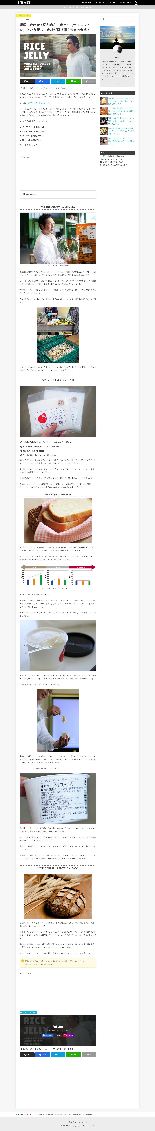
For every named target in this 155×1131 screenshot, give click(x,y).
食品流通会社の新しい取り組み (112, 156)
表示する (33, 194)
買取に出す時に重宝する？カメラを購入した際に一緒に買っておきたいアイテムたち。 (121, 121)
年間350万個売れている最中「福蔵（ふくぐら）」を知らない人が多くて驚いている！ (121, 131)
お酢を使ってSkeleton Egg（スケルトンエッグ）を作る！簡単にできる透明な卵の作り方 (121, 101)
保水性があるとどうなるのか (112, 162)
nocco (64, 88)
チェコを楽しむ (112, 2)
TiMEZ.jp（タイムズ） (73, 1126)
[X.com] (58, 1035)
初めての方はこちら (86, 2)
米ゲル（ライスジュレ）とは (111, 159)
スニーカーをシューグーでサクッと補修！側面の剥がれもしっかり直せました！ (121, 141)
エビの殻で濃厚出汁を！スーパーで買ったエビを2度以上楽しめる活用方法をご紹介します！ (121, 111)
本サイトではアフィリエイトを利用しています (77, 7)
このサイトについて (126, 2)
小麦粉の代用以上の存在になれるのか (114, 165)
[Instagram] (68, 1035)
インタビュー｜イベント (23, 16)
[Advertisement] (58, 173)
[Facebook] (47, 1035)
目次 (70, 1122)
